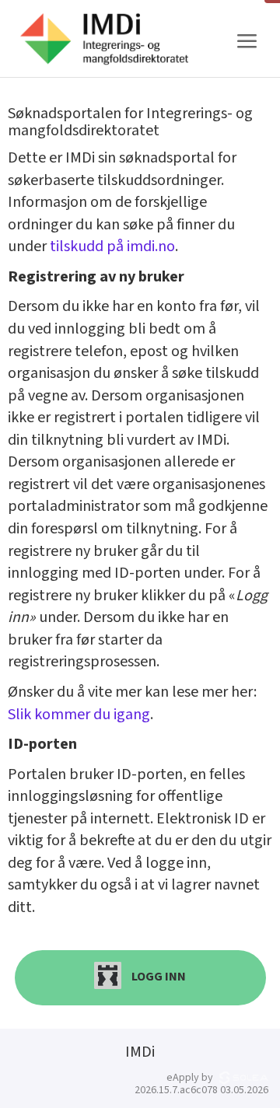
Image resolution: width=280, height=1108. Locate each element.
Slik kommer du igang (79, 714)
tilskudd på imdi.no (112, 246)
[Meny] (246, 41)
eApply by (190, 1077)
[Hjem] (103, 39)
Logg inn (157, 976)
